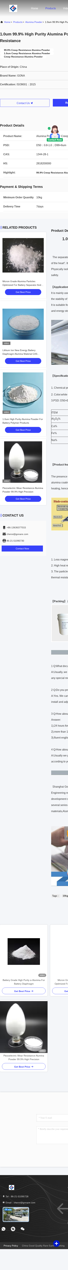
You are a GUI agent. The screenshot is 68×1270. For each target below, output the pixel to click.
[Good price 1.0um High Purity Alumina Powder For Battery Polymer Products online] (23, 393)
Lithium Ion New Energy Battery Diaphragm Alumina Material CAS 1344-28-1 (19, 354)
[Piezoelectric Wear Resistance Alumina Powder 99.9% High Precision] (24, 1027)
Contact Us (23, 103)
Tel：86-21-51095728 (16, 1196)
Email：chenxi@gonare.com (20, 1202)
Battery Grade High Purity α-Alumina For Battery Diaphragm (24, 982)
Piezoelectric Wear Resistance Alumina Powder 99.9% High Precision (23, 1057)
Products (50, 8)
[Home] (13, 8)
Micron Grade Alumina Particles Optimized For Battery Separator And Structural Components (21, 285)
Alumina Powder (33, 22)
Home (34, 8)
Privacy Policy (11, 1245)
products (17, 22)
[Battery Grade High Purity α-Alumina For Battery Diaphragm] (24, 951)
